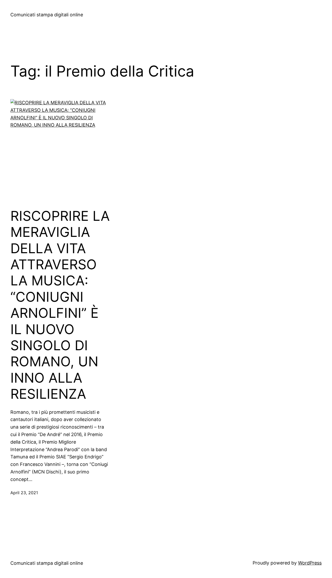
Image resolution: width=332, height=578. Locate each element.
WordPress (310, 563)
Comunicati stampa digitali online (46, 14)
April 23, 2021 (24, 492)
